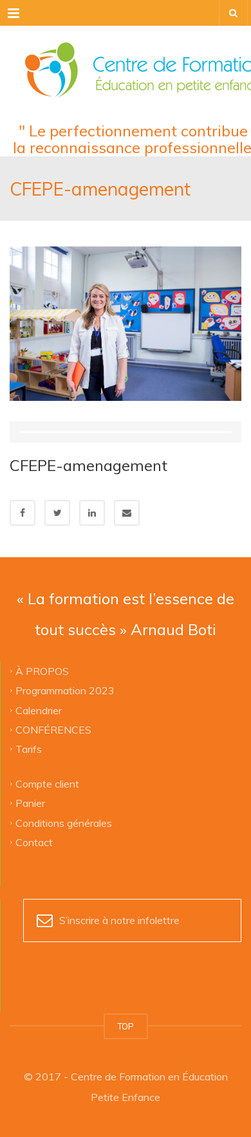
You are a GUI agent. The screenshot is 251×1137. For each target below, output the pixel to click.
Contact (34, 841)
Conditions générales (63, 822)
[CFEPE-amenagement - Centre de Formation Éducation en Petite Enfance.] (125, 58)
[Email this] (127, 513)
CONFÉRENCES (53, 729)
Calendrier (38, 709)
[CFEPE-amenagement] (125, 322)
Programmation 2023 (65, 690)
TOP (126, 1026)
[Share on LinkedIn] (92, 513)
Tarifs (28, 749)
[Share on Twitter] (57, 513)
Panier (30, 803)
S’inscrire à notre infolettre (119, 920)
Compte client (47, 783)
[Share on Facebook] (22, 513)
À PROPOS (42, 670)
